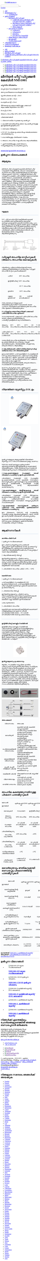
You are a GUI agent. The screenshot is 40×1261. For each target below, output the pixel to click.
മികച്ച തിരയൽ (27, 1062)
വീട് (6, 11)
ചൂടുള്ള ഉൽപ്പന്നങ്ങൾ (28, 1060)
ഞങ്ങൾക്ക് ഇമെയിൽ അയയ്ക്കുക (13, 151)
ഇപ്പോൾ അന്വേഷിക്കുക (10, 1039)
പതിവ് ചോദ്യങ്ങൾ (12, 44)
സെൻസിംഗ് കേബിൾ (20, 35)
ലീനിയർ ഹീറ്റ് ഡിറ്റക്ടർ (16, 18)
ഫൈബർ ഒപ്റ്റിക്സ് (16, 28)
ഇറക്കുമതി (12, 39)
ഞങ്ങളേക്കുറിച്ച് (10, 13)
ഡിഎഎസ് (16, 32)
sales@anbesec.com (11, 1043)
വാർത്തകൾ (13, 14)
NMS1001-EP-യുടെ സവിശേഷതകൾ (17, 972)
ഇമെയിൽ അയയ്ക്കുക (9, 1067)
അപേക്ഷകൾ (17, 27)
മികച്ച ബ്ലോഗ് (15, 1062)
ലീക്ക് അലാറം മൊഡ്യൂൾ (18, 37)
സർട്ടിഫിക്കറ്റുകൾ (15, 41)
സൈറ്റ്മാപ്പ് (5, 1062)
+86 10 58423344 (10, 1044)
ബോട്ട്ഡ (15, 34)
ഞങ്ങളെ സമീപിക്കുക (12, 46)
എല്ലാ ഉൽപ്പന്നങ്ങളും (9, 1063)
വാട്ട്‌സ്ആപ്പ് (5, 1069)
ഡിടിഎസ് (16, 30)
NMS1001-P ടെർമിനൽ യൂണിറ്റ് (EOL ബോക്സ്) (22, 995)
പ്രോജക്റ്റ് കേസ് (10, 42)
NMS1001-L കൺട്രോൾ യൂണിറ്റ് (21, 953)
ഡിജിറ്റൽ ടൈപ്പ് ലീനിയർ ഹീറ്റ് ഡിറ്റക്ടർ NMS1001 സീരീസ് (23, 20)
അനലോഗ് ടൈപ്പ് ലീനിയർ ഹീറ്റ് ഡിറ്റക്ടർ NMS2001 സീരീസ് (23, 24)
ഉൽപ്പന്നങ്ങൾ (10, 16)
